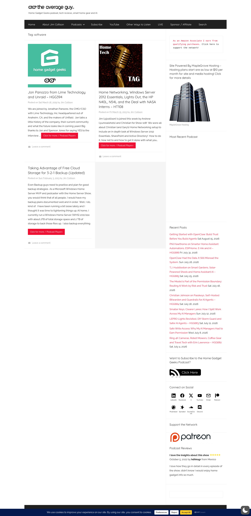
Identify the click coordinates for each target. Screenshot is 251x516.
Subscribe (96, 24)
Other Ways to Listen (139, 24)
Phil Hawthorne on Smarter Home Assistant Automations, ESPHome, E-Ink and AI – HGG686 (194, 248)
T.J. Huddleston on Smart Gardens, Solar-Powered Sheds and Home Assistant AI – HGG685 (193, 272)
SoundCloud (191, 412)
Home (31, 24)
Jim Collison (67, 102)
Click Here (190, 372)
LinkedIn (174, 400)
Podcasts (76, 24)
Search (203, 24)
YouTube (114, 24)
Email (208, 400)
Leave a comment (41, 146)
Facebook (182, 400)
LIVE (160, 24)
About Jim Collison (53, 24)
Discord (200, 412)
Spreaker (182, 412)
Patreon (217, 400)
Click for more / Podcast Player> (59, 135)
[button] (245, 510)
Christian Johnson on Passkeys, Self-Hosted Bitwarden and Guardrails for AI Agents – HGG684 (194, 299)
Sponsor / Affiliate (180, 24)
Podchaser (174, 412)
